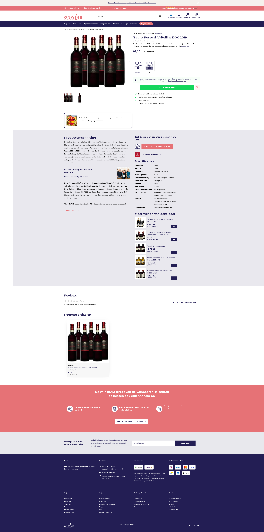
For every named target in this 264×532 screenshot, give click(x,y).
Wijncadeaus (173, 509)
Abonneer (185, 443)
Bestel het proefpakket (155, 146)
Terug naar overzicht (71, 29)
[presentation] (129, 61)
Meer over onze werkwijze (130, 421)
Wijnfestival (146, 24)
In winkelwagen (167, 87)
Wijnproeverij (105, 24)
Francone (102, 501)
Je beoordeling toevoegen (184, 302)
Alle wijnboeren (104, 498)
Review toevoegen (148, 41)
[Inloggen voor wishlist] (197, 87)
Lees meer (185, 46)
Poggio (101, 507)
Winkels (116, 24)
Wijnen (67, 24)
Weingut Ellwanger (105, 512)
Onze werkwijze (139, 501)
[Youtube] (198, 525)
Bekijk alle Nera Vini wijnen (177, 81)
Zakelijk (124, 24)
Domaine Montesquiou (107, 504)
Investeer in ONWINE (141, 504)
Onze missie (138, 498)
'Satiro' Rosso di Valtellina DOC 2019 (82, 368)
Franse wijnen (69, 512)
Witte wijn (67, 504)
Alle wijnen (68, 498)
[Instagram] (193, 525)
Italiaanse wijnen (70, 507)
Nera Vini (158, 33)
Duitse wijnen (69, 509)
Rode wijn (67, 501)
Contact (137, 507)
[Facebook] (189, 525)
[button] (68, 98)
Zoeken (160, 16)
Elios (100, 509)
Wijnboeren (76, 24)
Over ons (133, 24)
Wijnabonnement (91, 24)
